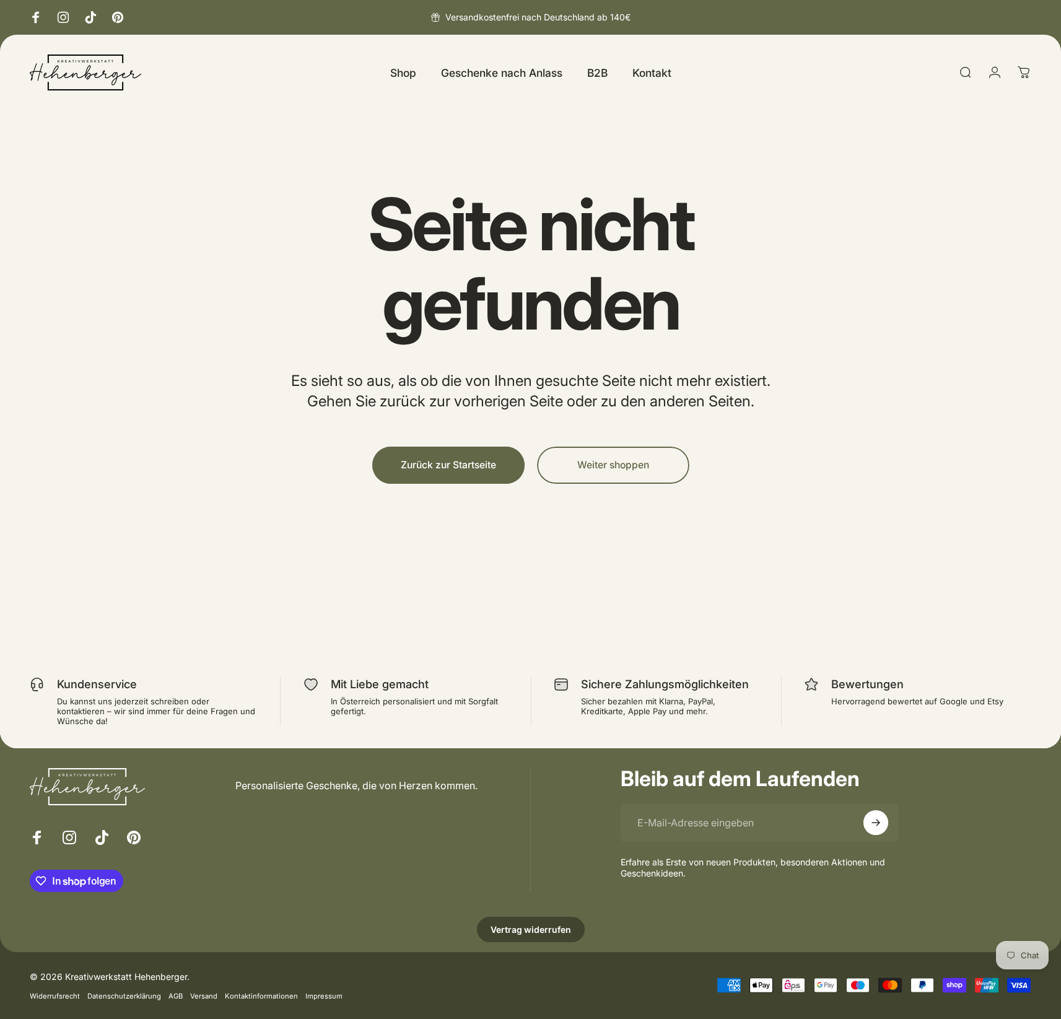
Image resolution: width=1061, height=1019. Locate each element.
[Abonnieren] (875, 822)
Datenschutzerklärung (124, 995)
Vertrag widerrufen (531, 929)
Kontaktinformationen (261, 995)
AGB (175, 995)
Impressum (324, 995)
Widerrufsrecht (55, 995)
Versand (203, 995)
